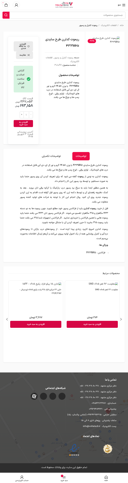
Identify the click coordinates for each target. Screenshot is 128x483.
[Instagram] (62, 396)
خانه (121, 25)
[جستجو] (6, 15)
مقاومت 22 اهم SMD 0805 (106, 289)
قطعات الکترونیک (108, 25)
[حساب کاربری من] (16, 5)
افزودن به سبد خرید (23, 124)
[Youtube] (43, 396)
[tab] (81, 156)
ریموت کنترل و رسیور (88, 25)
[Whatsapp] (52, 396)
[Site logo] (64, 5)
